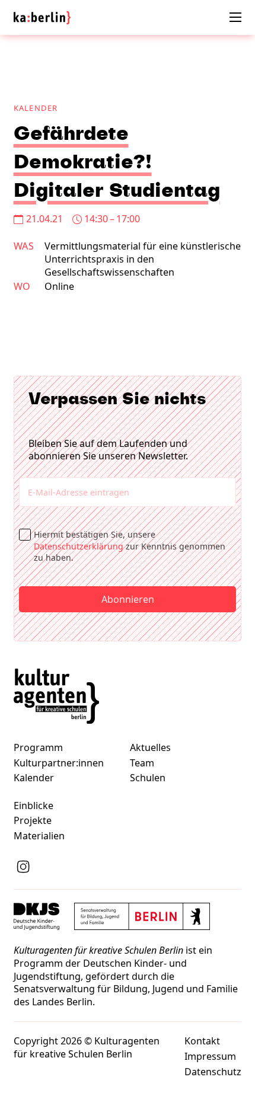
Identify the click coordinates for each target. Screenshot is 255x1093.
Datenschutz (212, 1072)
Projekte (33, 820)
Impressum (210, 1056)
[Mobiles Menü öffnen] (235, 17)
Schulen (147, 778)
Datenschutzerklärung (78, 546)
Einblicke (33, 806)
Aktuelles (150, 748)
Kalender (36, 108)
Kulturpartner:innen (59, 763)
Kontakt (202, 1041)
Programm (38, 748)
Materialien (39, 836)
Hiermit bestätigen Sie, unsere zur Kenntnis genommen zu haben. (129, 546)
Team (142, 763)
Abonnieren (127, 599)
